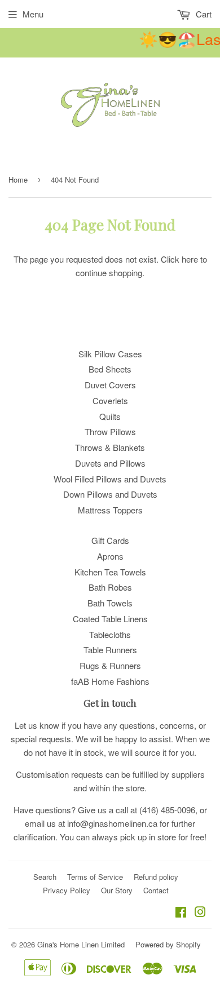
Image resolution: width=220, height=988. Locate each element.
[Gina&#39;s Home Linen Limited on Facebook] (181, 913)
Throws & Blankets (110, 447)
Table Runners (110, 649)
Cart (202, 14)
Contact (156, 890)
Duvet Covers (110, 385)
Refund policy (156, 876)
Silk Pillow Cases (110, 354)
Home (18, 179)
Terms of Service (95, 876)
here (190, 259)
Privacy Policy (66, 890)
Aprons (110, 556)
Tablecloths (110, 634)
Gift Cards (110, 540)
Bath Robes (110, 587)
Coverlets (110, 400)
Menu (33, 14)
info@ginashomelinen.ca (112, 823)
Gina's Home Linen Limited (81, 944)
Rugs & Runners (110, 665)
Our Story (117, 890)
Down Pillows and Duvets (110, 494)
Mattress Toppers (110, 510)
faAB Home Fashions (110, 681)
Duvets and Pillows (110, 463)
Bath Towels (110, 603)
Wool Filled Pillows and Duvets (110, 479)
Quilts (110, 416)
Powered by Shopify (168, 944)
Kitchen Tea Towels (110, 572)
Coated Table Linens (110, 618)
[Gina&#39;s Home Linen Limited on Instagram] (200, 913)
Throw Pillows (110, 431)
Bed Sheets (110, 369)
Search (44, 876)
